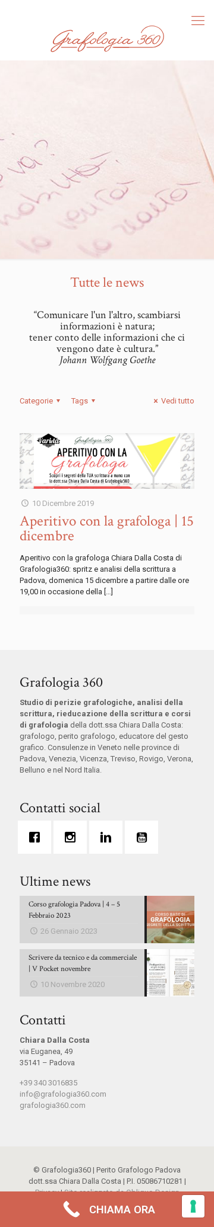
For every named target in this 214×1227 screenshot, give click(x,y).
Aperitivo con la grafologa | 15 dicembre (107, 528)
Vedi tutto (177, 400)
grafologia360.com (53, 1105)
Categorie (36, 400)
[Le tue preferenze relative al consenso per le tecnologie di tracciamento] (193, 1206)
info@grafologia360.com (63, 1094)
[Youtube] (144, 837)
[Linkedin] (109, 837)
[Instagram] (73, 837)
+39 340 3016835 (48, 1082)
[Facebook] (37, 837)
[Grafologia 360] (107, 38)
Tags (79, 400)
